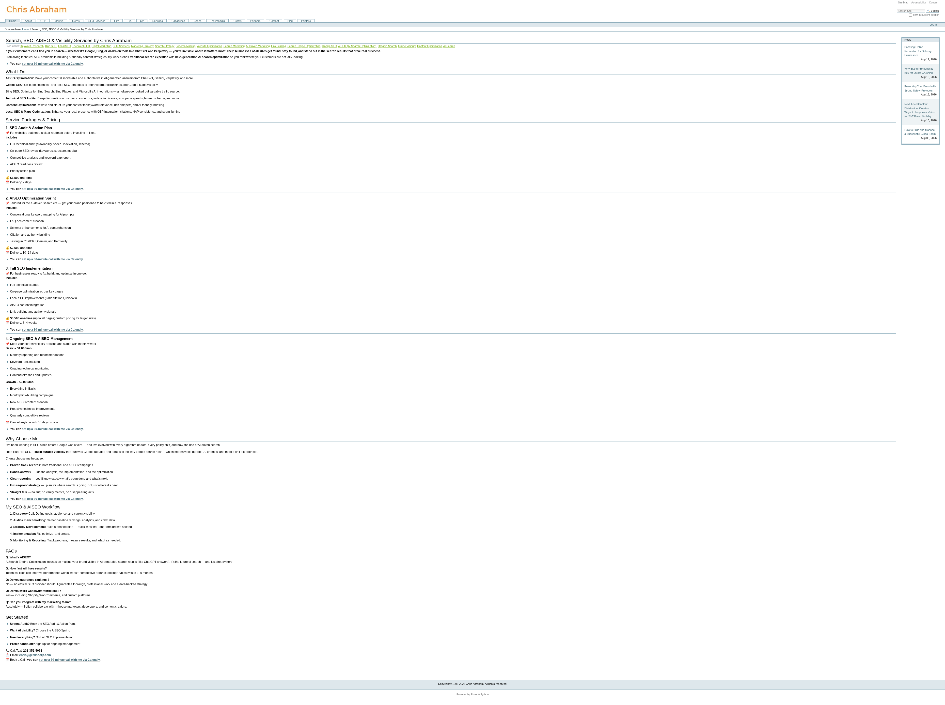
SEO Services (96, 20)
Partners (255, 20)
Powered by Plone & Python (473, 694)
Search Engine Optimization (303, 46)
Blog (290, 20)
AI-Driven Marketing (258, 46)
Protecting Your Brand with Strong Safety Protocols (920, 88)
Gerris (76, 20)
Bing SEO (51, 46)
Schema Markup (185, 46)
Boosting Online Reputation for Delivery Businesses (918, 51)
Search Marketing (234, 46)
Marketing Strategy (142, 46)
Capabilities (178, 20)
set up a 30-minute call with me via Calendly (52, 63)
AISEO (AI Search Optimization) (357, 46)
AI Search (449, 46)
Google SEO (329, 46)
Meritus (59, 20)
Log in (933, 24)
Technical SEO (81, 46)
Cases (198, 20)
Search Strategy (164, 46)
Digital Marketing (101, 46)
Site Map (903, 2)
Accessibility (918, 2)
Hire (116, 20)
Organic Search (387, 46)
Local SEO (64, 46)
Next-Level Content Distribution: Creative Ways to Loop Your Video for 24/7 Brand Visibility (919, 110)
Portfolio (306, 20)
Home (12, 20)
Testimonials (217, 20)
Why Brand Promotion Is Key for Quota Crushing (918, 70)
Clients (238, 20)
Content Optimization (429, 46)
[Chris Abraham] (33, 9)
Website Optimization (209, 46)
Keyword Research (32, 46)
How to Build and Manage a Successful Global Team (920, 132)
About (28, 20)
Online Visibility (407, 46)
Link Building (278, 46)
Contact (933, 2)
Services (157, 20)
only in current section (926, 14)
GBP (43, 20)
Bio (129, 20)
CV (142, 20)
